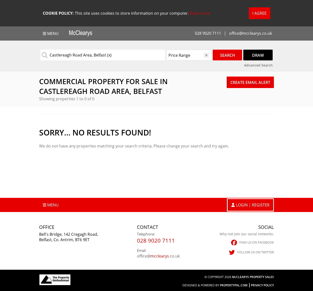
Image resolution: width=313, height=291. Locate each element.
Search (227, 55)
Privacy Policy (262, 285)
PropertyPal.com (233, 285)
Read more (200, 13)
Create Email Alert (250, 82)
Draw (258, 55)
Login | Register (252, 205)
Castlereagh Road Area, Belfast (81, 55)
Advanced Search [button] (258, 65)
